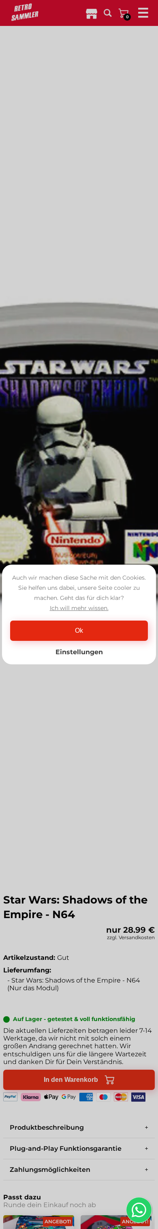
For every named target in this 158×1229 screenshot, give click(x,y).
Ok (79, 630)
